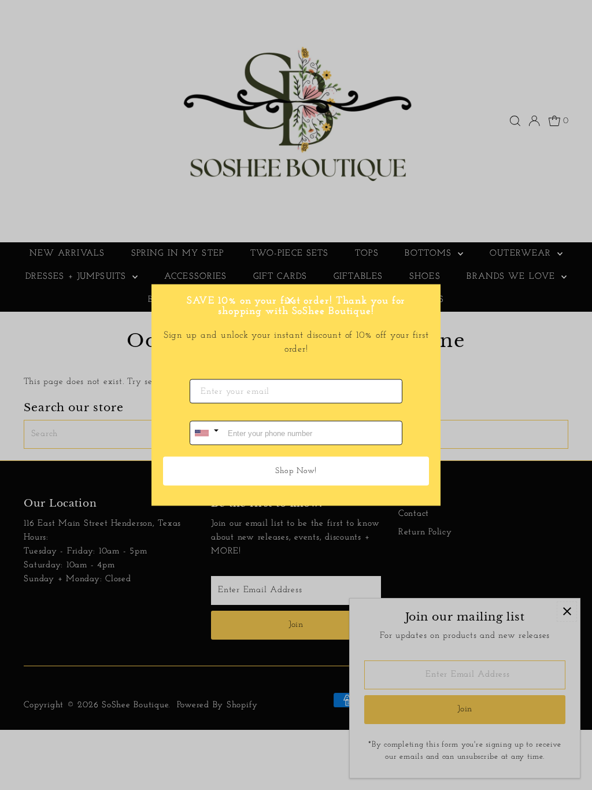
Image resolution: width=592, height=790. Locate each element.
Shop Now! (296, 471)
